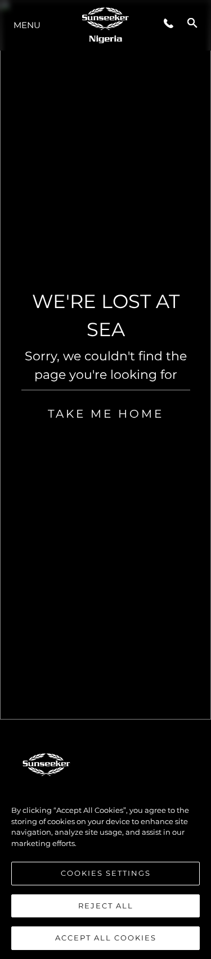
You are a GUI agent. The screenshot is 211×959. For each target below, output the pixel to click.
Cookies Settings (106, 872)
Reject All (105, 905)
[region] (105, 868)
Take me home (106, 413)
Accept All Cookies (105, 937)
